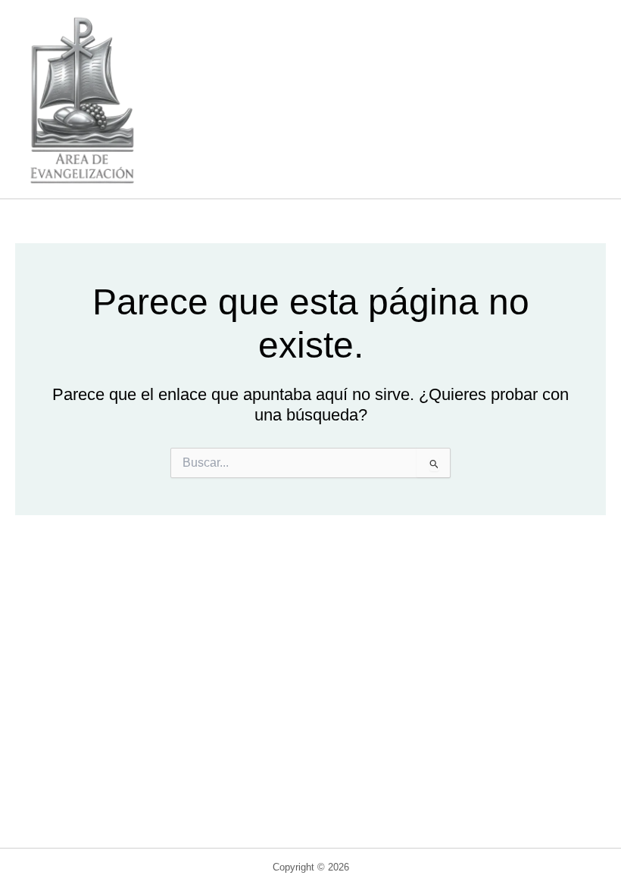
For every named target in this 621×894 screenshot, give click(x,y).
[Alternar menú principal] (580, 99)
